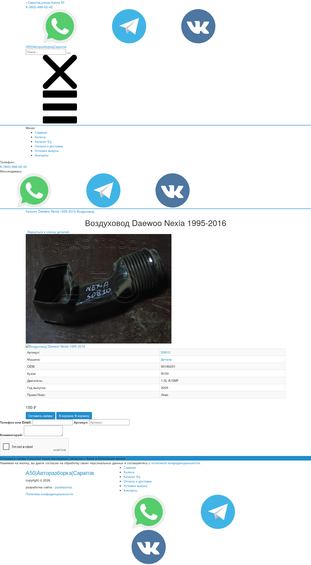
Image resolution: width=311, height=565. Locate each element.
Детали (166, 359)
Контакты (41, 155)
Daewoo (44, 211)
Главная (41, 132)
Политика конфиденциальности (49, 494)
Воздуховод (85, 211)
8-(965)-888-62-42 (39, 7)
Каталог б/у (43, 141)
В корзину (74, 415)
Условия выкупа (47, 150)
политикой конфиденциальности (175, 463)
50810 (165, 352)
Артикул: (81, 422)
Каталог (32, 211)
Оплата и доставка (49, 146)
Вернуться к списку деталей (47, 231)
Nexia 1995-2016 (64, 211)
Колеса (40, 137)
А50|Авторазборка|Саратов (60, 472)
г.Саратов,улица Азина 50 (45, 2)
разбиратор (63, 487)
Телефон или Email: (16, 422)
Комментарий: (11, 434)
